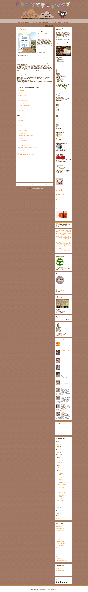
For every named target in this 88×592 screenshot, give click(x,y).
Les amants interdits (65, 372)
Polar (65, 243)
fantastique (58, 242)
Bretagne (69, 238)
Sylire (57, 556)
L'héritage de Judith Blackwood (24, 105)
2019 (58, 452)
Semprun (69, 250)
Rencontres (65, 248)
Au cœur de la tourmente (23, 100)
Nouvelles (69, 247)
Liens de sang (63, 396)
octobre (60, 460)
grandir (24, 147)
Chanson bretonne (22, 133)
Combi (61, 250)
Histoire (63, 235)
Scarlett (57, 554)
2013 (58, 508)
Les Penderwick (61, 471)
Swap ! (57, 245)
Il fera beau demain (62, 484)
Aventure (69, 240)
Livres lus (59, 190)
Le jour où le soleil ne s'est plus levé (25, 108)
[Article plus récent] (19, 184)
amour (62, 230)
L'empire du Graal (61, 487)
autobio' (65, 249)
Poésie (61, 245)
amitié (58, 235)
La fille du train (61, 479)
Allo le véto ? (60, 489)
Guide (64, 250)
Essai (62, 247)
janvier (59, 501)
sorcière (62, 246)
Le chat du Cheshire (60, 541)
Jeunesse (58, 240)
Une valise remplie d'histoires (61, 560)
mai (59, 468)
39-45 (64, 233)
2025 (58, 442)
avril (59, 470)
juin (59, 467)
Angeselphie (58, 526)
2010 (58, 513)
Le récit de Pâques (61, 482)
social (57, 237)
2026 (58, 441)
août (59, 463)
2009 (58, 515)
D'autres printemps (22, 93)
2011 (58, 512)
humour (68, 233)
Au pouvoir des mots (60, 528)
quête (64, 245)
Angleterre (63, 240)
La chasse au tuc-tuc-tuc (63, 476)
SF (65, 246)
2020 (58, 451)
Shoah (64, 238)
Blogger (56, 589)
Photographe (58, 572)
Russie (66, 250)
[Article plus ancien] (49, 184)
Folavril (57, 535)
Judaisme (58, 244)
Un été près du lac (22, 118)
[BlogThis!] (22, 145)
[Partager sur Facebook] (25, 145)
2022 (58, 447)
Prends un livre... (59, 552)
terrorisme (58, 247)
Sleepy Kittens (61, 493)
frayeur (64, 244)
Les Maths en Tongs (60, 570)
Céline (57, 532)
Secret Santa (21, 110)
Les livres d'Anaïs (59, 545)
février (59, 500)
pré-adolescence (58, 251)
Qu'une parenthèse (64, 388)
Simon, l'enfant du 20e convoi (24, 103)
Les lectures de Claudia (60, 543)
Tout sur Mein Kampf (62, 492)
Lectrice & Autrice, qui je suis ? (41, 22)
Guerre (69, 235)
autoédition (58, 250)
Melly (57, 547)
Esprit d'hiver (21, 90)
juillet (59, 465)
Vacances (21, 138)
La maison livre (59, 537)
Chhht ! (59, 485)
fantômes (65, 247)
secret (60, 237)
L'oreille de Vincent (64, 358)
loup (61, 244)
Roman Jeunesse (29, 147)
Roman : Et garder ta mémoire (60, 22)
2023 (58, 446)
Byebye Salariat (59, 568)
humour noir (68, 243)
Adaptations (68, 244)
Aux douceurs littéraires (60, 530)
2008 (58, 516)
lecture (62, 243)
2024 (58, 444)
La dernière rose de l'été (23, 130)
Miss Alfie (58, 549)
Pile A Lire (60, 194)
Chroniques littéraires (23, 22)
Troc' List (62, 335)
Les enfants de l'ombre (23, 123)
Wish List (59, 199)
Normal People (21, 120)
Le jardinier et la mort (22, 95)
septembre (60, 462)
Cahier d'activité (66, 242)
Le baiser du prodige (22, 125)
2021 (58, 449)
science (69, 249)
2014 (58, 507)
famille (22, 147)
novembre (60, 459)
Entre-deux (63, 404)
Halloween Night (64, 365)
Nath (57, 551)
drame (57, 236)
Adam (57, 248)
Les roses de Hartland (23, 140)
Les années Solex (61, 477)
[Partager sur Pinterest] (26, 145)
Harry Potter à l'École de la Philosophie (65, 351)
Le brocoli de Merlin (60, 539)
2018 (58, 454)
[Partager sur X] (23, 145)
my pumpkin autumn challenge (63, 241)
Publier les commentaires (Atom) (37, 188)
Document (58, 243)
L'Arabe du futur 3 (61, 490)
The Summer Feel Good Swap (62, 290)
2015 (58, 505)
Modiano (60, 248)
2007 (58, 518)
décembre (60, 457)
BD (65, 231)
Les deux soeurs (22, 98)
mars (59, 498)
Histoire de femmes (65, 236)
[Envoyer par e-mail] (21, 145)
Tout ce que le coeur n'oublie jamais (65, 413)
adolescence (66, 237)
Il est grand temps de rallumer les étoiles (26, 135)
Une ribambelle (59, 558)
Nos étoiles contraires (23, 113)
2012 (58, 510)
